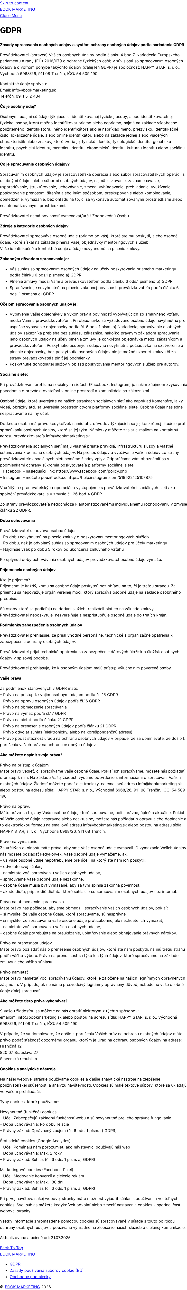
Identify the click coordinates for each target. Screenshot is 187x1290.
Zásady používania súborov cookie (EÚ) (47, 1270)
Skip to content (14, 2)
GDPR (15, 1264)
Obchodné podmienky (30, 1276)
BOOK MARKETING (22, 1286)
